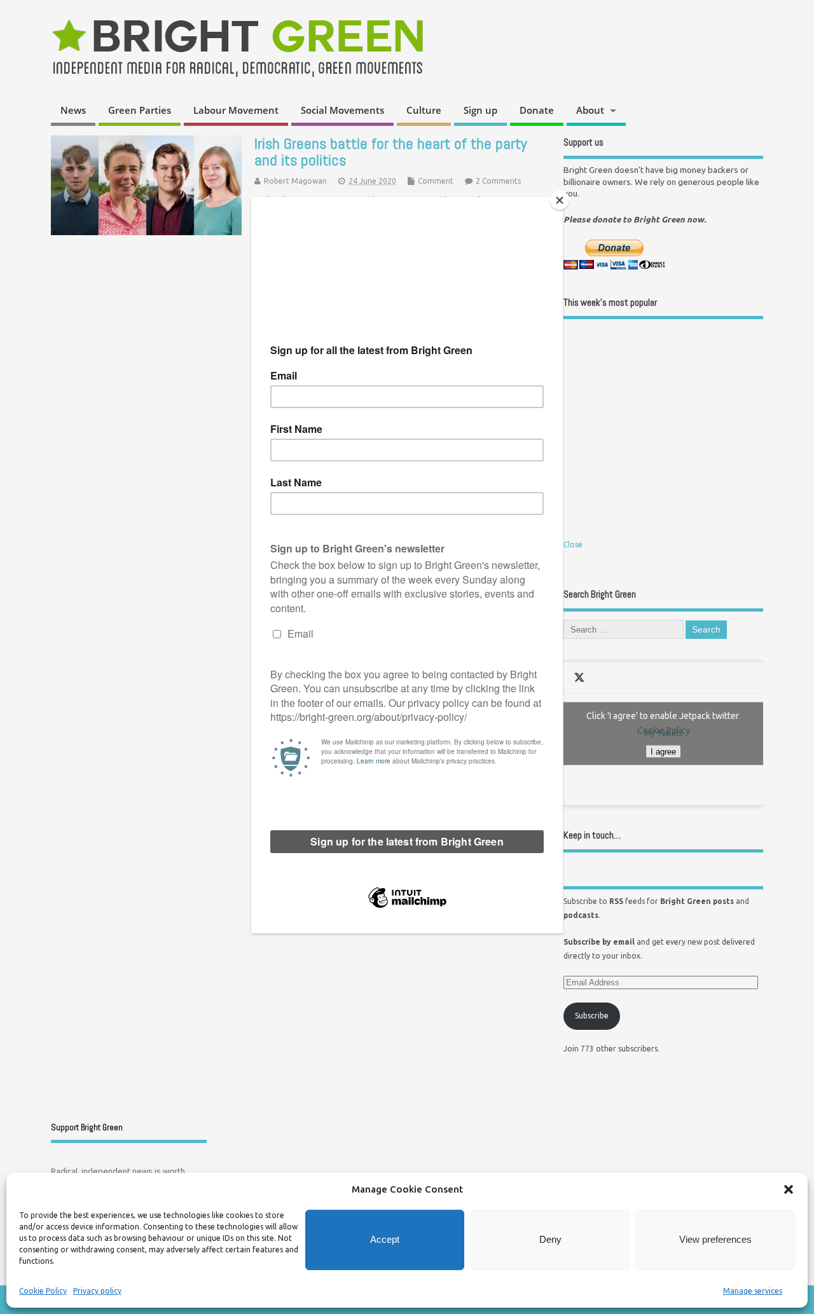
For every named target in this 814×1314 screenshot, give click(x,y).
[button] (788, 1189)
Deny (550, 1239)
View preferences (715, 1239)
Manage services (752, 1291)
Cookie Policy (43, 1291)
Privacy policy (97, 1291)
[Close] (559, 200)
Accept (384, 1239)
